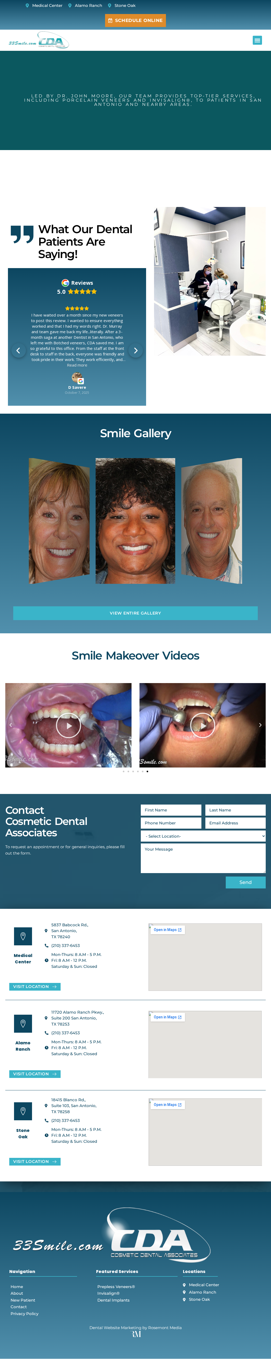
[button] (257, 40)
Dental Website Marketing (115, 1299)
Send (246, 854)
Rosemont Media (165, 1299)
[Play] (68, 697)
